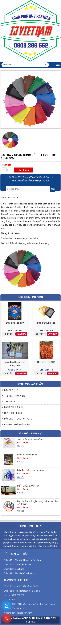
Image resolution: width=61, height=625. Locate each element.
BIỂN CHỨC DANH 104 (28, 485)
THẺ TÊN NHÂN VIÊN (14, 396)
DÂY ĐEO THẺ (11, 390)
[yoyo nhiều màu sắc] (8, 459)
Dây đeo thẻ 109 (15, 322)
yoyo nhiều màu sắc (27, 454)
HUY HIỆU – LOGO (13, 413)
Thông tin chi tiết (9, 198)
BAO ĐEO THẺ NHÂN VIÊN (17, 424)
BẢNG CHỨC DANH (13, 407)
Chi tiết (8, 334)
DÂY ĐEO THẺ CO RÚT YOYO (18, 418)
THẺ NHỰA (9, 401)
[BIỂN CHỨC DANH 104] (8, 490)
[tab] (9, 197)
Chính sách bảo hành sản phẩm (19, 573)
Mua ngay (21, 334)
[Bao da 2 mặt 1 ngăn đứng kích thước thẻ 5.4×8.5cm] (8, 506)
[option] (10, 139)
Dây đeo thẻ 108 (46, 362)
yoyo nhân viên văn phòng (29, 439)
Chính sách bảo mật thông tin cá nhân (22, 560)
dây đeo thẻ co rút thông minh (15, 364)
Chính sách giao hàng (14, 569)
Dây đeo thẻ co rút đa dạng (30, 470)
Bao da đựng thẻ (46, 322)
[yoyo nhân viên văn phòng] (8, 444)
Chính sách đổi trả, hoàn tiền (17, 564)
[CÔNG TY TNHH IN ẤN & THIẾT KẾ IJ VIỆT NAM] (30, 30)
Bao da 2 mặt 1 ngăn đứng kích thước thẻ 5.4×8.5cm (37, 502)
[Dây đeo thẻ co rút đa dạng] (8, 475)
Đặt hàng (24, 170)
